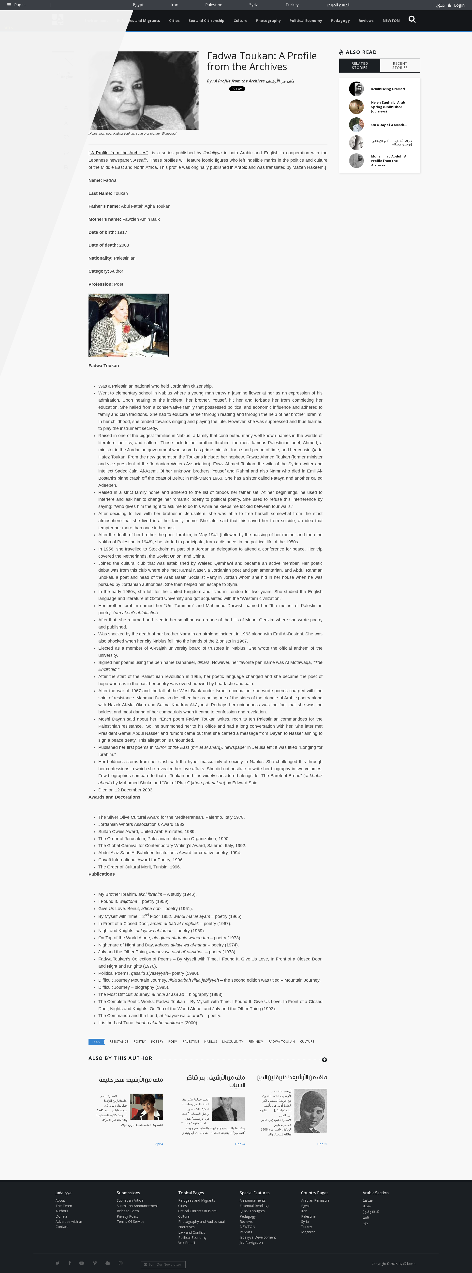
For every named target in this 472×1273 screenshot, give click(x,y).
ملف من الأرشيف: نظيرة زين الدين (292, 1077)
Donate (62, 1216)
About (60, 1200)
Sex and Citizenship (206, 20)
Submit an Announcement (137, 1205)
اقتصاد (367, 1206)
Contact (62, 1226)
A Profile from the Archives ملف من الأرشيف (254, 81)
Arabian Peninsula (315, 1200)
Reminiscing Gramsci (388, 89)
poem (172, 1041)
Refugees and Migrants (138, 20)
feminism (256, 1041)
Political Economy (306, 20)
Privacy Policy (127, 1216)
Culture (240, 20)
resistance (119, 1041)
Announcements (253, 1200)
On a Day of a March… (389, 125)
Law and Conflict (191, 1232)
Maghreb (308, 1232)
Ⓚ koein (409, 1263)
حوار (365, 1223)
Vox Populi (186, 1242)
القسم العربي (338, 5)
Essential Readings (254, 1205)
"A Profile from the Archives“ (119, 152)
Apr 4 (159, 1144)
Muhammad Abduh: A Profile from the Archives (388, 160)
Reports (246, 1232)
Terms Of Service (130, 1221)
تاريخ (366, 1218)
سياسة (368, 1201)
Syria (253, 4)
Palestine (213, 4)
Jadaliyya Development (258, 1237)
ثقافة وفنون (371, 1212)
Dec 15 (322, 1144)
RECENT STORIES (400, 65)
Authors (62, 1211)
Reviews (366, 20)
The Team (64, 1205)
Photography (268, 20)
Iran (174, 4)
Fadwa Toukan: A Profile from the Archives (262, 61)
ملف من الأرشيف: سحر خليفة (131, 1080)
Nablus (210, 1041)
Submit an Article (130, 1200)
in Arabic (239, 167)
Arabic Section (376, 1192)
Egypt (138, 4)
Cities (174, 20)
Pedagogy (340, 20)
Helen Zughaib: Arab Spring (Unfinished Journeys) (388, 106)
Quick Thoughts (252, 1211)
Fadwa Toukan (282, 1041)
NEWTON (391, 20)
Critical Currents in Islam (197, 1211)
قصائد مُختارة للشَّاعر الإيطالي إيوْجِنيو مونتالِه (392, 143)
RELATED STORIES (360, 65)
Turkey (292, 4)
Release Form (128, 1211)
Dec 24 (240, 1144)
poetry (140, 1041)
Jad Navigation (251, 1242)
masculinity (233, 1041)
